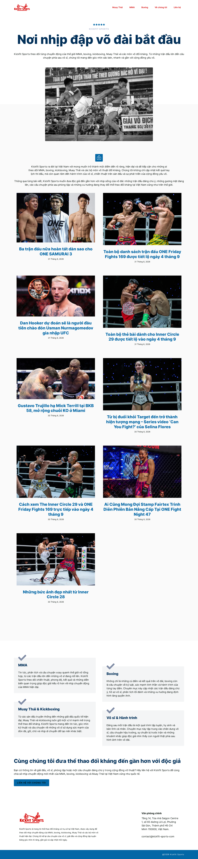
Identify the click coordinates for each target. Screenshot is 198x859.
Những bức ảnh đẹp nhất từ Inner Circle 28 (56, 594)
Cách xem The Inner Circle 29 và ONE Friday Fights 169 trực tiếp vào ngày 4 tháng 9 (55, 509)
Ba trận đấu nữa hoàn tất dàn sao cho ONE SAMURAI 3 (56, 251)
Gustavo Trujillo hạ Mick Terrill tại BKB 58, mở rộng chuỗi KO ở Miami (56, 408)
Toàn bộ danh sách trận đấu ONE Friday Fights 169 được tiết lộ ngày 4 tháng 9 (142, 254)
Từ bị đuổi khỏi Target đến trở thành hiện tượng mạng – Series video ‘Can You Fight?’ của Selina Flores (142, 421)
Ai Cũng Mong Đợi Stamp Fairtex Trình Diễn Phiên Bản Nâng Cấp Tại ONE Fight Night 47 (142, 509)
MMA (132, 7)
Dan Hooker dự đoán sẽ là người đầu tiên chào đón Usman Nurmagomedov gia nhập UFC (55, 328)
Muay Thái (117, 7)
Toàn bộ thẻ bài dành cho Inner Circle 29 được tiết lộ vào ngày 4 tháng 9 (142, 337)
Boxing (144, 7)
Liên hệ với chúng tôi (31, 782)
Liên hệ (177, 7)
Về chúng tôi (161, 7)
